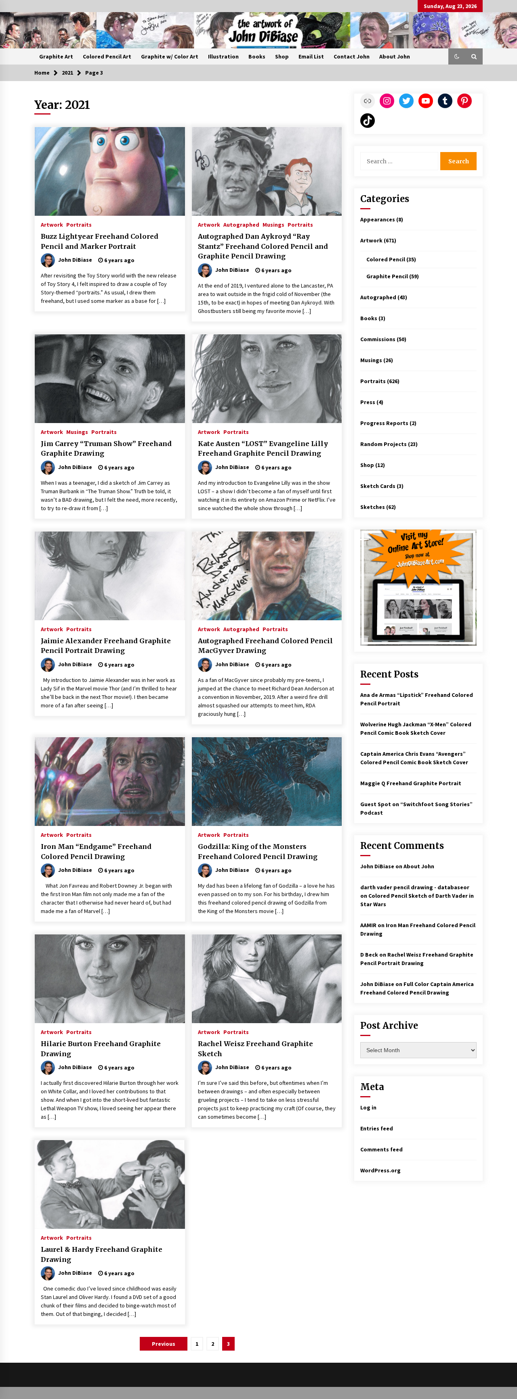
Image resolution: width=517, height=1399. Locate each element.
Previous (163, 1343)
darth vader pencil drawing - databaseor (414, 887)
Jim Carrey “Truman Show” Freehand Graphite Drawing (106, 449)
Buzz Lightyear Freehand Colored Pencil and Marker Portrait (99, 241)
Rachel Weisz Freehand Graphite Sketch (255, 1049)
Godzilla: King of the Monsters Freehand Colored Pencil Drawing (257, 851)
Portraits (79, 224)
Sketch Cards (377, 486)
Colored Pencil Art (107, 56)
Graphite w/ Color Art (169, 56)
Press (367, 402)
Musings (273, 224)
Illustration (223, 56)
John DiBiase (377, 866)
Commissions (377, 339)
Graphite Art (56, 56)
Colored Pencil (385, 259)
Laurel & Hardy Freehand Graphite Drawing (101, 1254)
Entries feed (376, 1128)
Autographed (241, 224)
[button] (456, 56)
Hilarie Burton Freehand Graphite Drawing (101, 1049)
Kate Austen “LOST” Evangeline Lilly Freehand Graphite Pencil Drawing (263, 449)
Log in (368, 1107)
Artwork (52, 224)
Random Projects (383, 444)
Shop (282, 56)
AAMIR (368, 925)
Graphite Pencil (387, 276)
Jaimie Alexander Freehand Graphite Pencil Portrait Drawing (106, 646)
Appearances (377, 219)
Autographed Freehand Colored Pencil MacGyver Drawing (265, 646)
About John (394, 56)
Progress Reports (384, 423)
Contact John (352, 56)
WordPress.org (380, 1170)
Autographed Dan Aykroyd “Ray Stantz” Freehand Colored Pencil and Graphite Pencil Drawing (263, 246)
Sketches (372, 507)
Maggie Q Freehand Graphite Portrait (410, 783)
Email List (311, 56)
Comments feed (381, 1149)
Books (256, 56)
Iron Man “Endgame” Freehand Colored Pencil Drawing (96, 851)
